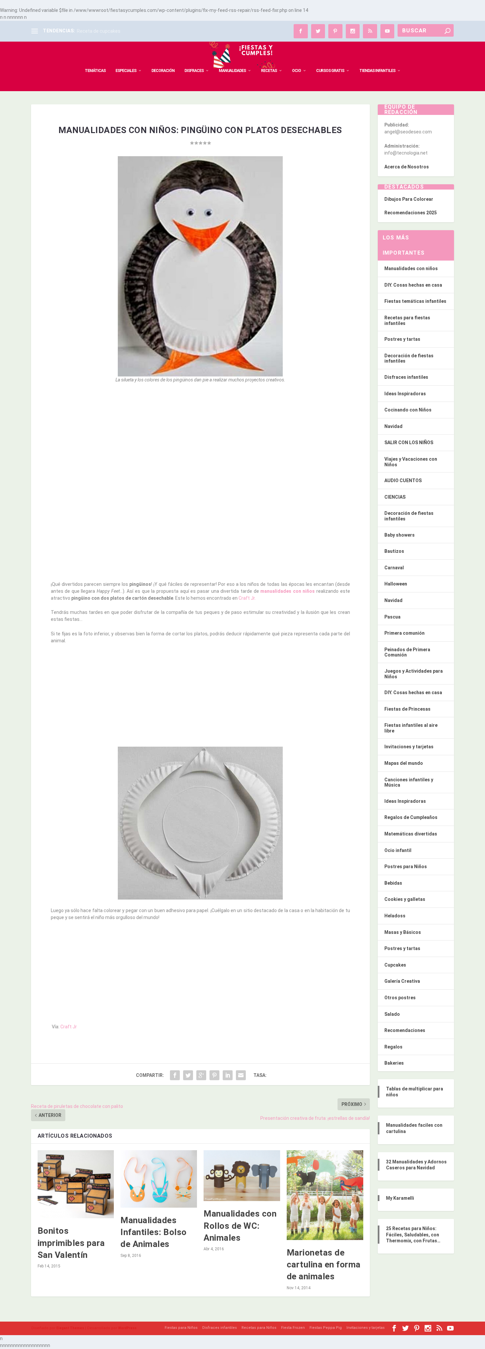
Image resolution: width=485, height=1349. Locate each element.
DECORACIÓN (163, 70)
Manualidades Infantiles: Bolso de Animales (153, 1232)
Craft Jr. (247, 598)
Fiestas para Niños (181, 1328)
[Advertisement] (200, 437)
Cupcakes (395, 965)
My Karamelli (400, 1198)
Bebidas (393, 883)
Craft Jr (68, 1026)
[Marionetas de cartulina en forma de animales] (325, 1195)
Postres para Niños (405, 866)
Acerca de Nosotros (406, 166)
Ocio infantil (397, 850)
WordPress (127, 1328)
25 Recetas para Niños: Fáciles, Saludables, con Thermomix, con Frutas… (413, 1234)
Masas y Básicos (402, 932)
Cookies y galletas (404, 899)
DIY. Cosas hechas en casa (413, 285)
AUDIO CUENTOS (403, 480)
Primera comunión (404, 633)
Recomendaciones (404, 1030)
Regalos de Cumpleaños (410, 817)
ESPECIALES (125, 70)
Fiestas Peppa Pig (325, 1328)
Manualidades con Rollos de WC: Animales (240, 1226)
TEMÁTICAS (95, 70)
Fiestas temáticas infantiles (415, 301)
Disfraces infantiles (406, 377)
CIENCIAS (394, 497)
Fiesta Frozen (293, 1328)
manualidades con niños (287, 591)
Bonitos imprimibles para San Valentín (71, 1243)
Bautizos (394, 551)
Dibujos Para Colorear (408, 199)
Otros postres (400, 997)
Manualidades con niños (411, 268)
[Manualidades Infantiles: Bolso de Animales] (158, 1179)
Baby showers (399, 535)
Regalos (393, 1046)
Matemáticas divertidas (410, 833)
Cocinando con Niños (408, 409)
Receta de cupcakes (98, 31)
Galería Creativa (402, 981)
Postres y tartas (402, 339)
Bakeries (394, 1063)
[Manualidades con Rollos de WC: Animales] (242, 1175)
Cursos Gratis (330, 70)
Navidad (393, 426)
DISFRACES (194, 70)
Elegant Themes (70, 1328)
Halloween (395, 583)
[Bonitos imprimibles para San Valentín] (76, 1184)
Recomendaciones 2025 (410, 212)
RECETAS (269, 70)
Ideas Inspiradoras (405, 393)
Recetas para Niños (259, 1328)
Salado (392, 1014)
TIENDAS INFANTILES (377, 70)
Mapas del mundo (403, 763)
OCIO (296, 70)
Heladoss (394, 915)
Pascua (392, 617)
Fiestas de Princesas (407, 709)
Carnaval (394, 567)
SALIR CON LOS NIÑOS (408, 442)
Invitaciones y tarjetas (409, 746)
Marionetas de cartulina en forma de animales (324, 1265)
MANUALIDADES (232, 70)
